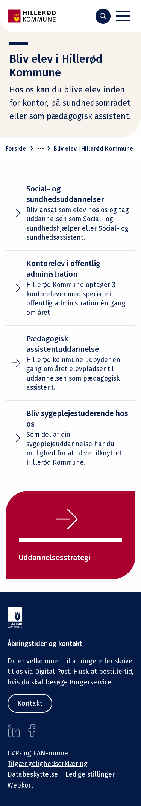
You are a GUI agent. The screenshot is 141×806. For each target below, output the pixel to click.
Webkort (20, 785)
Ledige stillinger (90, 774)
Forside (16, 148)
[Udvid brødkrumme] (40, 148)
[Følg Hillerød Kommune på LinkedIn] (14, 730)
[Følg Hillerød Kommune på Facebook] (32, 730)
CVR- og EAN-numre (38, 753)
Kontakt (29, 703)
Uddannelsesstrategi (54, 557)
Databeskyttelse (33, 774)
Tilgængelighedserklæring (48, 764)
